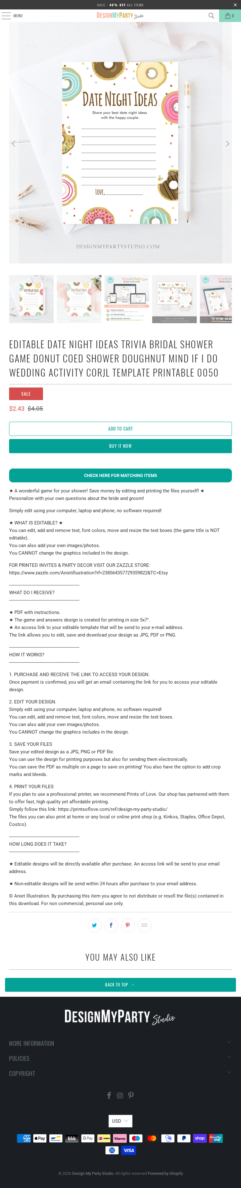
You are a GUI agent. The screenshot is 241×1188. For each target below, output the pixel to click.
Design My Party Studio (92, 1173)
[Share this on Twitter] (95, 925)
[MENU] (3, 15)
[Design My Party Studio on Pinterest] (131, 1096)
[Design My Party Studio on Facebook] (109, 1096)
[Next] (227, 144)
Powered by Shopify (165, 1173)
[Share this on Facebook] (111, 925)
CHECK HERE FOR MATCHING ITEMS (120, 475)
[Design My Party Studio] (120, 15)
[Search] (211, 15)
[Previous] (14, 144)
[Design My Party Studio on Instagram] (120, 1096)
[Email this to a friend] (145, 925)
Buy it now (120, 445)
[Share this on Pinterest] (128, 925)
